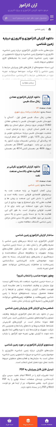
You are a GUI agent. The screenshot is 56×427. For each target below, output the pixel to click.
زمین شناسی (34, 185)
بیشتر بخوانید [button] (28, 83)
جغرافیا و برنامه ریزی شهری (27, 112)
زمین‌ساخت (40, 297)
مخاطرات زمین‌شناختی (22, 297)
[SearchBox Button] (6, 18)
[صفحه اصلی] (49, 29)
